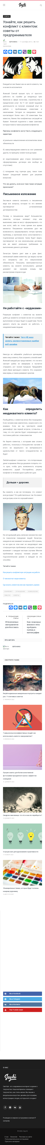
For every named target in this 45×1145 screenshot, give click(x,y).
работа (7, 595)
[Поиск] (41, 5)
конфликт (8, 591)
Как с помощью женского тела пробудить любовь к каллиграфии (34, 627)
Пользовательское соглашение (16, 1139)
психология (33, 591)
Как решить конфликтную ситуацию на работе (21, 572)
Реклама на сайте (25, 1137)
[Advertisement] (21, 951)
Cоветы (7, 16)
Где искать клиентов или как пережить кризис (21, 585)
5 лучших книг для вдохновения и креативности (20, 852)
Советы (16, 595)
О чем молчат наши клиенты (14, 579)
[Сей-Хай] (22, 5)
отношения (20, 591)
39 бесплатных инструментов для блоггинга (11, 624)
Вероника (13, 42)
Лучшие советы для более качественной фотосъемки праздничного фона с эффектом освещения (19, 776)
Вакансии (13, 1137)
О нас (7, 1137)
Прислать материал (12, 1141)
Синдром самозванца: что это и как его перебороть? (22, 815)
